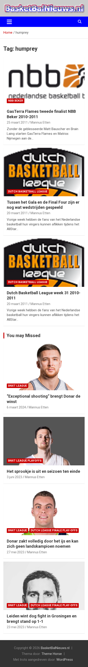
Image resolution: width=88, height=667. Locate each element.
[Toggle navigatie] (9, 22)
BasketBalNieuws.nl (55, 648)
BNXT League (17, 385)
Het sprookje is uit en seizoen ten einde (43, 471)
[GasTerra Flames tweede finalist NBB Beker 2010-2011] (44, 81)
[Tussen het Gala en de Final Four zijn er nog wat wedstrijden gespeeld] (44, 172)
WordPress (64, 660)
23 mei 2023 (15, 627)
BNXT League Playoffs (25, 460)
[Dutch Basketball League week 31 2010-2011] (44, 262)
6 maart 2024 (16, 407)
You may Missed (23, 335)
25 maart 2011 (17, 122)
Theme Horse (52, 654)
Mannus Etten (40, 122)
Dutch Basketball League (27, 191)
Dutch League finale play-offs (54, 530)
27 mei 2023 (15, 552)
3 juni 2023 (14, 477)
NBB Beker (15, 100)
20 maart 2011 (17, 213)
